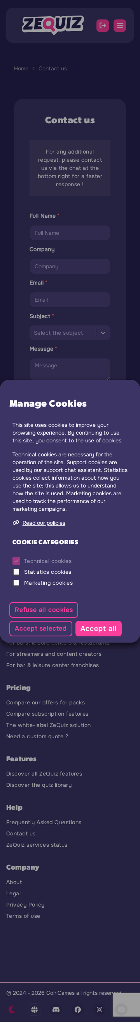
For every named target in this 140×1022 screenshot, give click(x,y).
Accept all (98, 628)
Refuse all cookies (44, 610)
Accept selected (41, 628)
